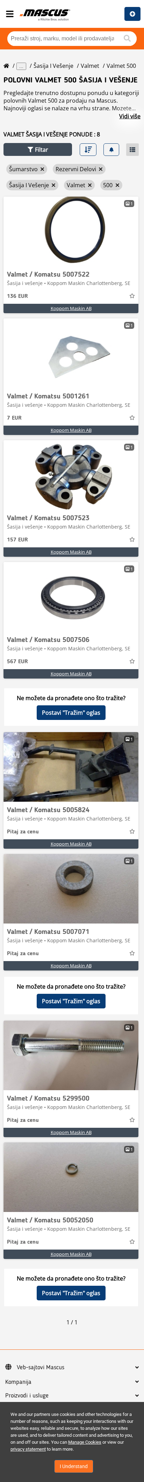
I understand (74, 1466)
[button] (37, 149)
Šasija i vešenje (53, 66)
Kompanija (18, 1382)
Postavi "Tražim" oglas (71, 712)
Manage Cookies (84, 1442)
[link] (70, 231)
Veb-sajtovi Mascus (40, 1367)
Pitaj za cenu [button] (23, 832)
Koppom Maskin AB (71, 308)
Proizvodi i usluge (27, 1396)
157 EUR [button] (17, 540)
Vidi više (130, 116)
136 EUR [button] (17, 296)
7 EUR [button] (14, 418)
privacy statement (28, 1449)
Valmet (90, 66)
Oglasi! (132, 14)
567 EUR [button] (17, 662)
